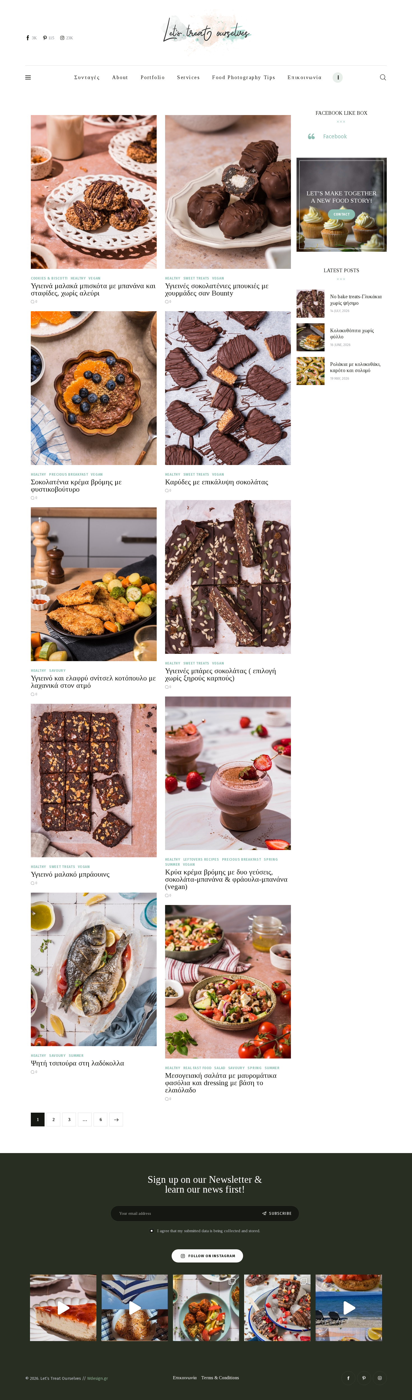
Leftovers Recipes (201, 859)
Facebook (335, 136)
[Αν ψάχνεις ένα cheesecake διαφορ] (63, 1308)
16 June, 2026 (340, 345)
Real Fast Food (197, 1068)
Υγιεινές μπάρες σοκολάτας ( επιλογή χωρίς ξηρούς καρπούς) (220, 674)
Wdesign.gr (97, 1378)
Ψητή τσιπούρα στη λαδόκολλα (77, 1063)
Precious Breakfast (68, 474)
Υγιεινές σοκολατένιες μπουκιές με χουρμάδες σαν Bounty (217, 289)
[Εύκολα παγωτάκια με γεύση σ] (277, 1308)
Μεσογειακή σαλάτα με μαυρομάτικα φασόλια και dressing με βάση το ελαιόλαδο (221, 1082)
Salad (219, 1068)
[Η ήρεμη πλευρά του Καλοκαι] (134, 1308)
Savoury (57, 671)
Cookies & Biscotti (49, 278)
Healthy (78, 278)
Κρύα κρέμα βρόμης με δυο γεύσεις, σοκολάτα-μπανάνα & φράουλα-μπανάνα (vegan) (226, 879)
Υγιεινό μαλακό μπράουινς (70, 874)
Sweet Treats (196, 278)
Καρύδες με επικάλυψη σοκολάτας (216, 482)
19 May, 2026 (339, 379)
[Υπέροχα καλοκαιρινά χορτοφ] (206, 1308)
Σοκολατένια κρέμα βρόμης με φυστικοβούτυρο (76, 485)
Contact (342, 214)
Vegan (95, 278)
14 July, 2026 (339, 311)
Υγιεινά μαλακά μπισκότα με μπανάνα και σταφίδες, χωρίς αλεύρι (93, 289)
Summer (172, 865)
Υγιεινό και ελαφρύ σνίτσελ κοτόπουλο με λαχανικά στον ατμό (93, 681)
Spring (271, 859)
